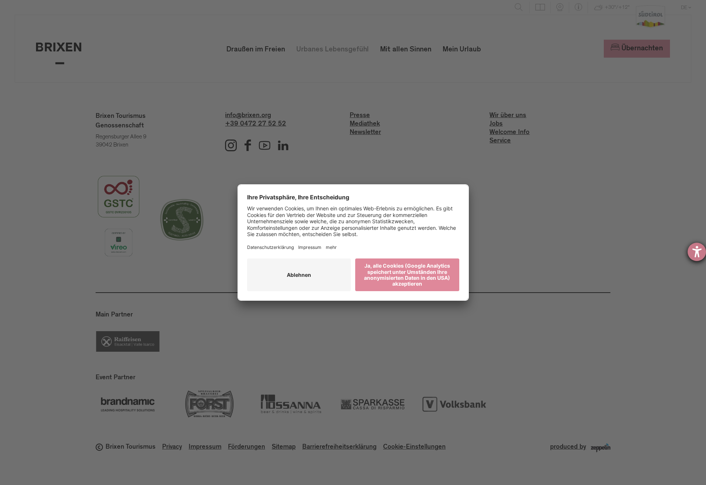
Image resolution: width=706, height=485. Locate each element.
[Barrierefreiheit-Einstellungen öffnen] (697, 252)
